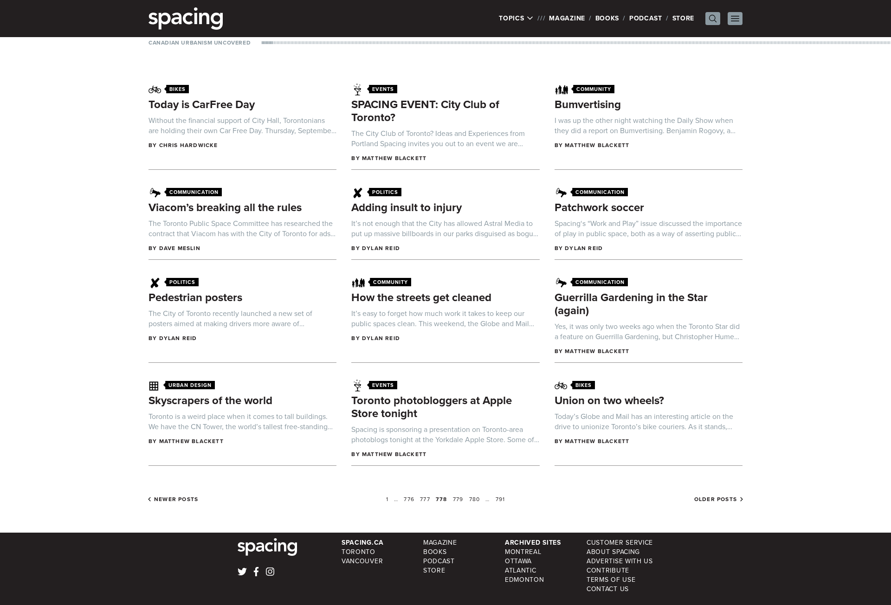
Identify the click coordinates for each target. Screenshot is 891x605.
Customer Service (620, 542)
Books (607, 18)
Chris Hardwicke (188, 145)
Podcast (645, 18)
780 (474, 499)
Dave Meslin (179, 248)
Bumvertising (588, 104)
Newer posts (176, 499)
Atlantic (520, 570)
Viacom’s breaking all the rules (225, 207)
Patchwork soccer (599, 207)
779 (458, 499)
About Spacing (613, 552)
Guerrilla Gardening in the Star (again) (631, 304)
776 (409, 499)
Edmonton (524, 580)
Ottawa (518, 561)
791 (500, 499)
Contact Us (608, 589)
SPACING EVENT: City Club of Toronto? (425, 111)
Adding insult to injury (406, 207)
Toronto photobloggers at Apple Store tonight (431, 407)
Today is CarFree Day (201, 104)
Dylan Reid (381, 248)
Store (683, 18)
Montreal (523, 552)
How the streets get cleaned (421, 297)
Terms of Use (611, 580)
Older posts (715, 499)
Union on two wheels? (609, 400)
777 (425, 499)
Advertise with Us (620, 561)
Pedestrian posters (195, 297)
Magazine (567, 18)
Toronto (358, 552)
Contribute (608, 570)
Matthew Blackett (394, 158)
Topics (512, 18)
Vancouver (362, 561)
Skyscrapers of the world (210, 400)
